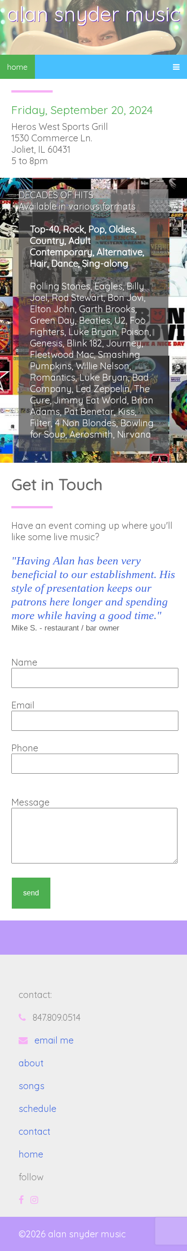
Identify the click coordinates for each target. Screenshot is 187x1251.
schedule (37, 1108)
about (31, 1063)
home (17, 67)
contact (34, 1131)
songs (31, 1085)
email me (54, 1040)
